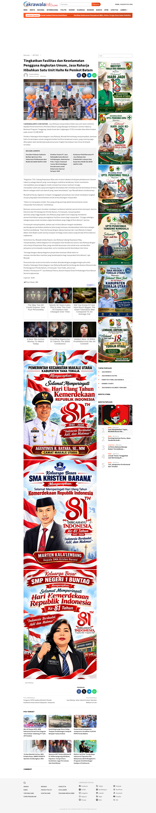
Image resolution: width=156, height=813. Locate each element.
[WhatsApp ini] (94, 75)
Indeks (26, 787)
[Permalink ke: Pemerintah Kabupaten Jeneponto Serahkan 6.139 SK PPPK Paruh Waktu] (85, 721)
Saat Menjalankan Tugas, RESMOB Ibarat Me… (118, 430)
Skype (100, 797)
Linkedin (101, 793)
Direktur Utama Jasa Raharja (113, 380)
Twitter (101, 786)
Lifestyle (111, 445)
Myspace (84, 797)
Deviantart (119, 793)
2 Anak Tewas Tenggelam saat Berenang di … (118, 457)
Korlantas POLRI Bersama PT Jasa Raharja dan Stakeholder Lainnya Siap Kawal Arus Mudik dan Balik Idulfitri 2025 (83, 159)
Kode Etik (62, 787)
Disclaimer (63, 790)
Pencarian (96, 4)
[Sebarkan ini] (79, 75)
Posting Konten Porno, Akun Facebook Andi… (119, 439)
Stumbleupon (103, 790)
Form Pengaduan (30, 797)
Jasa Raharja (29, 683)
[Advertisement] (78, 35)
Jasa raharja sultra (109, 376)
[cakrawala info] (41, 4)
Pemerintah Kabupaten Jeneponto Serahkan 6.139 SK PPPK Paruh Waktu (85, 731)
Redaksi (44, 787)
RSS (117, 800)
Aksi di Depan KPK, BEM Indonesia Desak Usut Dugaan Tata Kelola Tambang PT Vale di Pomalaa (35, 732)
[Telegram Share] (89, 75)
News (109, 427)
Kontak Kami (45, 793)
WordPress (119, 790)
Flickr (100, 800)
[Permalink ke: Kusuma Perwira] (26, 75)
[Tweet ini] (84, 75)
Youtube (118, 797)
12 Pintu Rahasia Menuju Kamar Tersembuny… (117, 448)
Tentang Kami (29, 793)
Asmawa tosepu (108, 384)
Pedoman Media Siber (66, 793)
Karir (26, 790)
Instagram (84, 793)
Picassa (83, 800)
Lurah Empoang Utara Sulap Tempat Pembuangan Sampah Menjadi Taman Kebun (60, 731)
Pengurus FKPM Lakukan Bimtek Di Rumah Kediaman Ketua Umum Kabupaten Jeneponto (39, 700)
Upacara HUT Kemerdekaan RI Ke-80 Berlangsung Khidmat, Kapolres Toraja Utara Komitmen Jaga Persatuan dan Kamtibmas (60, 758)
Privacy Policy (46, 790)
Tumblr (83, 790)
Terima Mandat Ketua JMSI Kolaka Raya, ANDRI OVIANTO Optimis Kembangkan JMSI (34, 756)
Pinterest (118, 786)
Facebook (84, 786)
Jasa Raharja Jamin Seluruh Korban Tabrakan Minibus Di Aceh (81, 700)
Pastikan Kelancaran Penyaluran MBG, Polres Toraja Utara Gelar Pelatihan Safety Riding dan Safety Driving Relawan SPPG (63, 15)
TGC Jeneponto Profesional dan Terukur (119, 465)
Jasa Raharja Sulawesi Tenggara (114, 388)
